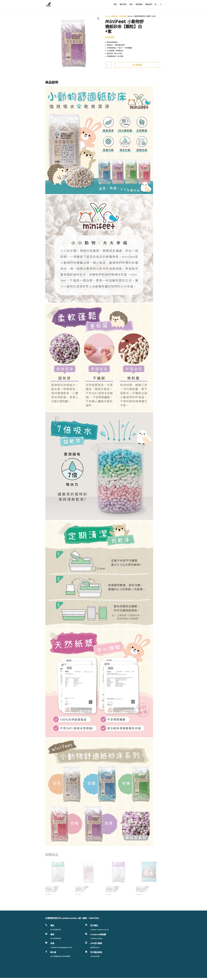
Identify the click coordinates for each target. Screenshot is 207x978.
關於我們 (123, 5)
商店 (131, 5)
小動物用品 (114, 16)
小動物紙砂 (122, 16)
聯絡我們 (148, 5)
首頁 (115, 5)
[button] (98, 19)
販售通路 (139, 5)
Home (107, 16)
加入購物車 (137, 65)
